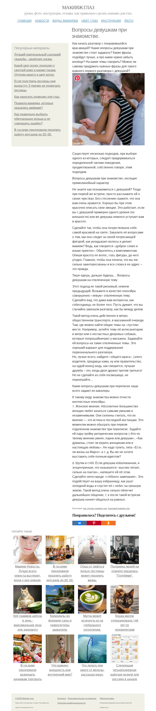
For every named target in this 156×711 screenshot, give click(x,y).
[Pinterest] (94, 523)
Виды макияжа (65, 20)
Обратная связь (107, 698)
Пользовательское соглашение (82, 698)
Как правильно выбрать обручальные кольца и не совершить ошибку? (32, 119)
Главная (25, 20)
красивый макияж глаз (119, 508)
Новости (42, 20)
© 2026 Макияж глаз (24, 698)
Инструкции (111, 20)
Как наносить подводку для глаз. (37, 96)
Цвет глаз (89, 20)
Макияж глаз (78, 7)
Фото (128, 20)
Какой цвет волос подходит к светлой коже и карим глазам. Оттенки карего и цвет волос (35, 70)
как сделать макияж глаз (95, 508)
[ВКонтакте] (79, 523)
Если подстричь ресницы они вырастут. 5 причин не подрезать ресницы (37, 86)
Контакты (61, 698)
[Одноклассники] (108, 523)
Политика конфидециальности (71, 702)
